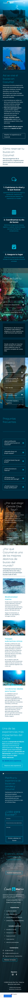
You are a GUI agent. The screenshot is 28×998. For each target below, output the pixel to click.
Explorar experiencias (14, 873)
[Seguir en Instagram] (12, 974)
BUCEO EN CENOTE (11, 911)
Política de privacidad (15, 987)
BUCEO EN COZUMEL (11, 914)
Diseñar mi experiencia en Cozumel (12, 136)
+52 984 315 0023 (9, 950)
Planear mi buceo (10, 960)
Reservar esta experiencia (12, 765)
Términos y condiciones (15, 989)
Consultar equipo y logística (12, 402)
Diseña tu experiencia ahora (13, 312)
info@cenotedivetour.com (12, 953)
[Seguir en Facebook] (16, 974)
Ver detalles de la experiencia (11, 761)
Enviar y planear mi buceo (14, 839)
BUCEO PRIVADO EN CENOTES (14, 917)
